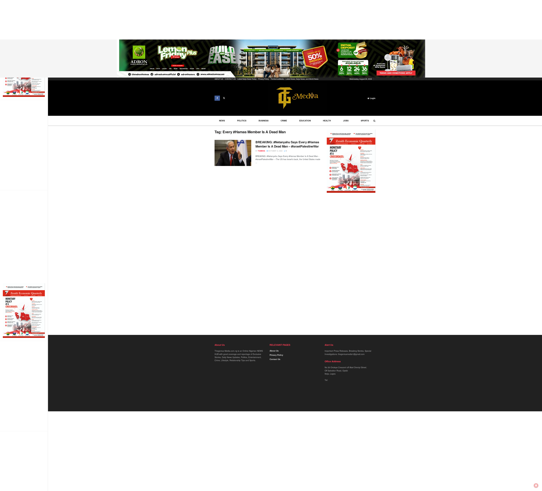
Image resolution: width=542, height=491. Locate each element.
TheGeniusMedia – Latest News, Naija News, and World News (294, 79)
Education (305, 120)
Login (372, 98)
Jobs (345, 120)
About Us (274, 350)
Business (263, 120)
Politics (241, 120)
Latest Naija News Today (246, 79)
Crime (284, 120)
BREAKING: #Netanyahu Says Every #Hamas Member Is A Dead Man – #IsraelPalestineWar (287, 144)
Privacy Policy (263, 79)
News (222, 120)
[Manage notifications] (536, 485)
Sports (365, 120)
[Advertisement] (84, 19)
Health (327, 120)
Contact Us (275, 359)
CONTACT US (230, 79)
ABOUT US (219, 79)
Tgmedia (261, 151)
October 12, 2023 (275, 151)
